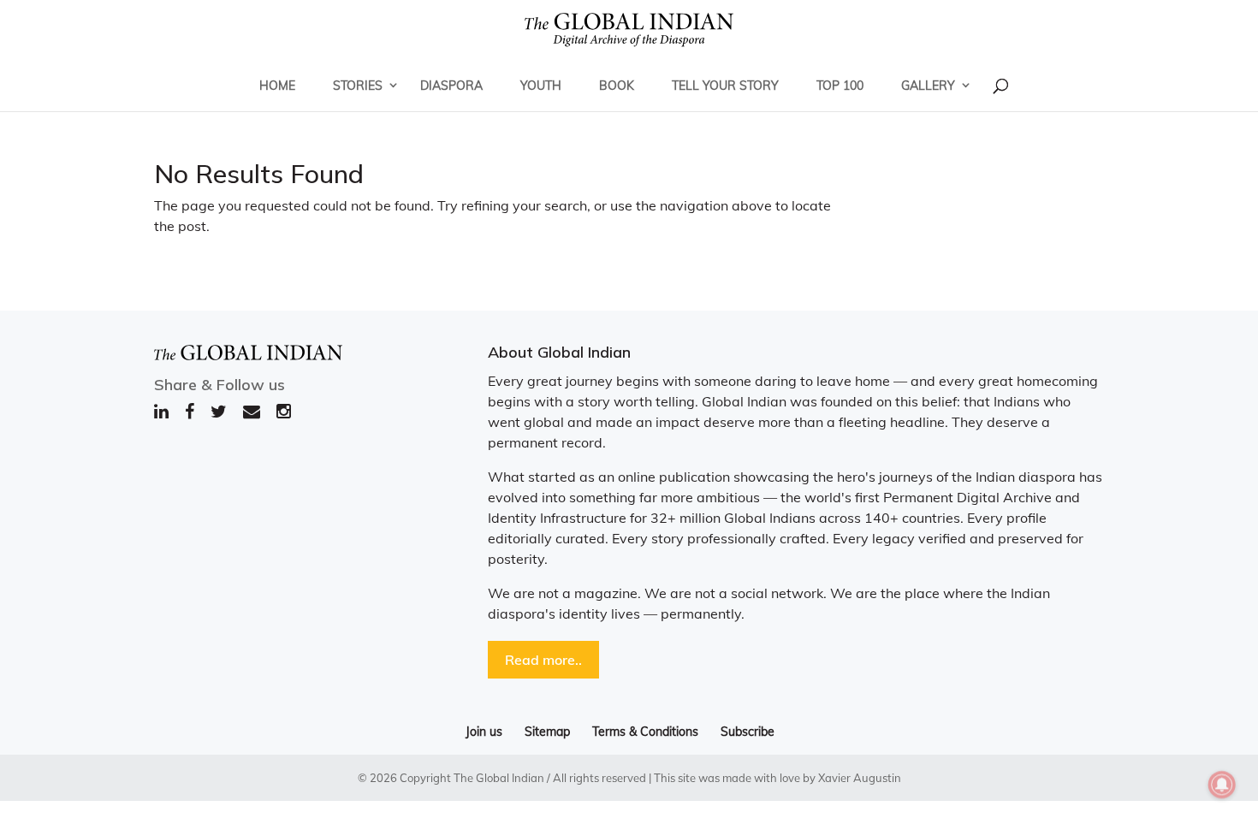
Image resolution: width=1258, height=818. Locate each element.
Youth (540, 85)
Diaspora (451, 85)
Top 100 (839, 85)
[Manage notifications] (1222, 784)
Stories (358, 85)
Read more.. (543, 659)
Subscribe (747, 731)
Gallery (928, 85)
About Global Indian (559, 352)
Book (616, 85)
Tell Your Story (725, 85)
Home (277, 85)
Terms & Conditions (645, 731)
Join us (484, 731)
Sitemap (547, 731)
